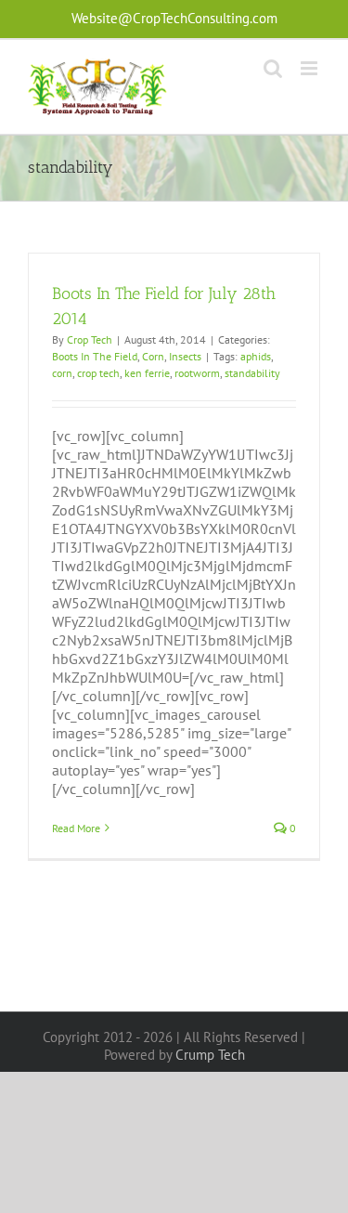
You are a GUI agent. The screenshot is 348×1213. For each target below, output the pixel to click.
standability (252, 373)
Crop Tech (89, 339)
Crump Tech (210, 1054)
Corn (153, 356)
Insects (185, 356)
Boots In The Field (94, 356)
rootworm (197, 373)
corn (62, 373)
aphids (255, 356)
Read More (76, 828)
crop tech (98, 373)
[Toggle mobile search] (273, 68)
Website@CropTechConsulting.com (174, 18)
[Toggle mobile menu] (310, 68)
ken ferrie (147, 373)
